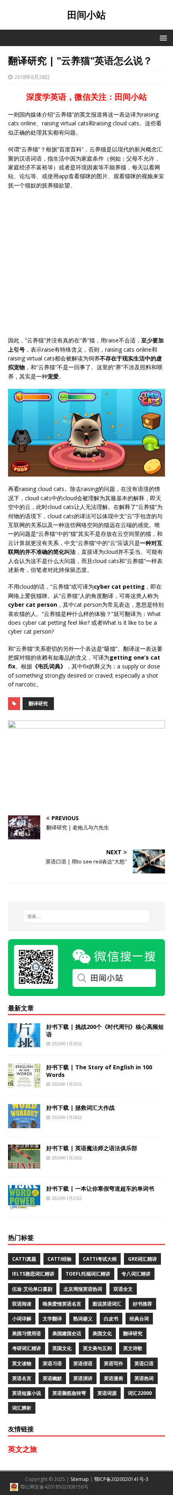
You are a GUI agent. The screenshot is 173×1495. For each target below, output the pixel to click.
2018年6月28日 (32, 76)
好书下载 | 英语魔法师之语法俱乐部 (91, 1148)
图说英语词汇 (107, 1303)
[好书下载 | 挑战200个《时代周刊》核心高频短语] (24, 1042)
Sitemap (79, 1479)
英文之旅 (22, 1449)
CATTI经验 (59, 1259)
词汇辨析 (21, 1407)
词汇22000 (140, 1393)
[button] (162, 37)
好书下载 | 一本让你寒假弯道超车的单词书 (100, 1188)
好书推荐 (142, 1303)
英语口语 (144, 1363)
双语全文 (123, 1289)
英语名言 (21, 1378)
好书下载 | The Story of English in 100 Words (99, 1070)
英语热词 (144, 1378)
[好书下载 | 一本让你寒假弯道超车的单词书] (24, 1204)
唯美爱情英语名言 (62, 1303)
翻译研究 (38, 703)
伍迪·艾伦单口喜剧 (32, 1289)
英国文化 (62, 1348)
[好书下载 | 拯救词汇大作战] (24, 1123)
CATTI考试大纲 (100, 1259)
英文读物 (21, 1363)
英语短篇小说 (26, 1393)
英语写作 (113, 1363)
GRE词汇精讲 (142, 1259)
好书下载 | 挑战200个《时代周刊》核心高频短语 (105, 1030)
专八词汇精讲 (136, 1273)
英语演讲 (83, 1378)
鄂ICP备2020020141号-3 (121, 1479)
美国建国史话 (66, 1333)
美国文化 (102, 1333)
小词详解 (21, 1318)
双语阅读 (21, 1303)
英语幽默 (52, 1378)
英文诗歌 (132, 1348)
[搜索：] (86, 916)
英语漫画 (113, 1378)
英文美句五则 (97, 1348)
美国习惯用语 (26, 1333)
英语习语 (52, 1363)
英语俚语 (83, 1363)
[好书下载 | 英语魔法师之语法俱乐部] (24, 1164)
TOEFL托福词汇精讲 (88, 1273)
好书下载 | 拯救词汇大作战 (80, 1107)
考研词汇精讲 (26, 1348)
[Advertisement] (86, 263)
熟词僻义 (83, 1318)
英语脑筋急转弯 (69, 1393)
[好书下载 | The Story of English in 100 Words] (24, 1083)
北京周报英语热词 (83, 1289)
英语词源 (107, 1393)
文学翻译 (52, 1318)
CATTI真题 (24, 1259)
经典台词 (139, 1318)
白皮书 (111, 1318)
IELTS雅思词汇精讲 (33, 1273)
